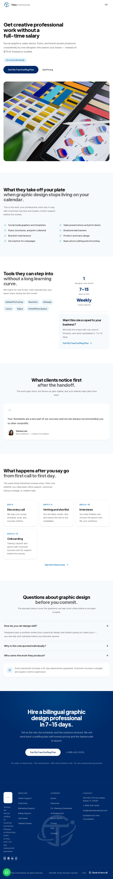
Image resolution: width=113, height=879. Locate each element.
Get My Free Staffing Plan (21, 69)
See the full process (55, 564)
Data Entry (23, 803)
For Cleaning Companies (61, 808)
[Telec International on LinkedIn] (12, 858)
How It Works (56, 818)
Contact (54, 833)
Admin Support (24, 798)
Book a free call (99, 872)
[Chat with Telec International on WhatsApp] (7, 872)
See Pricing (47, 69)
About (53, 798)
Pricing (54, 823)
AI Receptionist (57, 813)
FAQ (52, 828)
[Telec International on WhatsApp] (16, 858)
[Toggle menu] (106, 4)
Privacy (86, 873)
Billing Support (24, 813)
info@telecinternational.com (95, 810)
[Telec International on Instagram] (5, 858)
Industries (55, 803)
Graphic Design (25, 823)
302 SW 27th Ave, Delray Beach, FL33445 (94, 799)
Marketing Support (26, 808)
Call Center (23, 818)
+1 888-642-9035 (75, 752)
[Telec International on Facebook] (8, 858)
